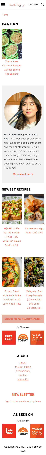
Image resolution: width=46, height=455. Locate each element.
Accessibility (23, 371)
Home (5, 14)
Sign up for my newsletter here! (23, 318)
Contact (23, 375)
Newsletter (23, 394)
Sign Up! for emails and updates (23, 401)
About (23, 362)
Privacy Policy (23, 366)
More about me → (23, 174)
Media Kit (23, 379)
